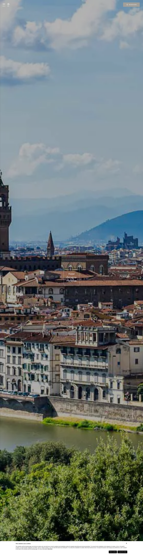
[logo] (71, 277)
